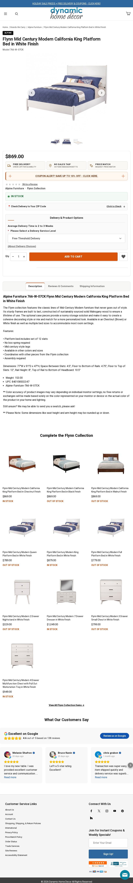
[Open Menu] (5, 13)
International (11, 828)
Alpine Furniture (35, 27)
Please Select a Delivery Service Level (33, 230)
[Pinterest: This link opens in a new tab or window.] (122, 811)
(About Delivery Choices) (22, 246)
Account (9, 814)
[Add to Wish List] (123, 256)
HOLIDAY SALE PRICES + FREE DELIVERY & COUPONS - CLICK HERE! (66, 3)
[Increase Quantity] (24, 257)
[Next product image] (101, 92)
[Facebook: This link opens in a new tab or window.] (91, 811)
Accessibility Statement (16, 855)
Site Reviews (11, 850)
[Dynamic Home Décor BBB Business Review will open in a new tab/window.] (118, 864)
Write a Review (21, 184)
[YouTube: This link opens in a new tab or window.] (114, 811)
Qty (7, 256)
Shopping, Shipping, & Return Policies (23, 823)
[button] (55, 141)
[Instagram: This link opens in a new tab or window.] (107, 811)
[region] (67, 142)
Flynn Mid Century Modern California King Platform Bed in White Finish (75, 27)
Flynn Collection (36, 188)
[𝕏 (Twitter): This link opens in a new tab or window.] (99, 811)
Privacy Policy (11, 832)
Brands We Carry (17, 27)
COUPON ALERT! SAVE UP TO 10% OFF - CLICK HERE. (66, 176)
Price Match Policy (13, 837)
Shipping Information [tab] (92, 286)
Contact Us (10, 819)
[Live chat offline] (125, 875)
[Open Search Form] (16, 13)
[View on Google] (7, 754)
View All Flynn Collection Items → (66, 705)
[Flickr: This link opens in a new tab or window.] (91, 818)
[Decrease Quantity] (13, 257)
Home (5, 27)
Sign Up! (108, 854)
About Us (9, 810)
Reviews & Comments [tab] (60, 286)
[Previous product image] (31, 92)
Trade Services (12, 846)
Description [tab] (35, 286)
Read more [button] (10, 777)
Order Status (11, 841)
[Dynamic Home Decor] (66, 13)
